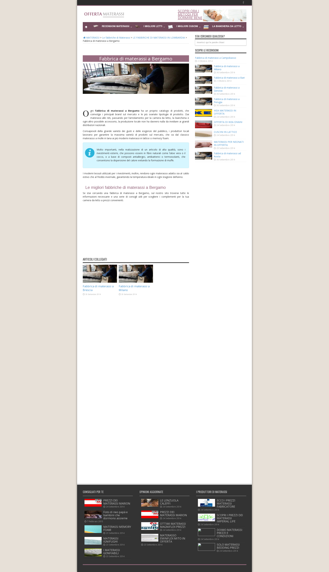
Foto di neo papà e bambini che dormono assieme (115, 515)
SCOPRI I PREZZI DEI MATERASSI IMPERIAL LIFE (230, 518)
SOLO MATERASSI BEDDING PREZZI (228, 546)
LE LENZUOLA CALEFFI (169, 502)
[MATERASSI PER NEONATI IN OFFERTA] (203, 147)
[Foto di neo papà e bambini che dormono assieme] (93, 517)
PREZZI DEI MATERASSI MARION (116, 502)
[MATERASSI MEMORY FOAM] (93, 532)
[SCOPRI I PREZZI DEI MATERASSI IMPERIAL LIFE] (206, 520)
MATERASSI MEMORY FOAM (117, 528)
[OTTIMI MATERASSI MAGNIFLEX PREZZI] (149, 529)
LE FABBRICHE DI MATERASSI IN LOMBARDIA (159, 37)
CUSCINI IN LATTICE (225, 132)
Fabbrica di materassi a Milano (227, 68)
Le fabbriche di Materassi (116, 37)
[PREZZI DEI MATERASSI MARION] (93, 505)
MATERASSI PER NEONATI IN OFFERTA (229, 143)
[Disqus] (136, 348)
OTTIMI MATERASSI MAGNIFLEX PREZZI (173, 525)
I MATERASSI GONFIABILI (111, 551)
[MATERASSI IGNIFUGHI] (93, 543)
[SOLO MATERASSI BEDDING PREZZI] (206, 549)
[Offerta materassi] (105, 15)
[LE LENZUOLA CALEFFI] (149, 505)
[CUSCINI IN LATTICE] (203, 137)
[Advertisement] (136, 48)
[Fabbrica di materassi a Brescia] (100, 282)
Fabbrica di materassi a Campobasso (215, 57)
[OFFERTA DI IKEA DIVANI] (203, 127)
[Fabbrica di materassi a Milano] (136, 282)
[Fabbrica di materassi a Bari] (203, 83)
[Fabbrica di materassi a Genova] (203, 93)
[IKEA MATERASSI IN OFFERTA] (203, 115)
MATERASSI (92, 37)
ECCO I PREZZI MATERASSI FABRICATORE (226, 503)
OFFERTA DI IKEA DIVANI (228, 122)
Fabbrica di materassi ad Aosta (227, 155)
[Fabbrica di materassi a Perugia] (203, 104)
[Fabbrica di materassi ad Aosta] (203, 158)
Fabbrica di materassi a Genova (227, 89)
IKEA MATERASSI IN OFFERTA (225, 112)
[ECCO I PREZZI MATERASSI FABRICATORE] (206, 505)
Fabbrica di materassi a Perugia (227, 100)
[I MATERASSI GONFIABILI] (93, 555)
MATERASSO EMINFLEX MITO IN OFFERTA (172, 538)
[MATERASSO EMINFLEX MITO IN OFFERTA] (149, 540)
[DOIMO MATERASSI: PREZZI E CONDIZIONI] (206, 535)
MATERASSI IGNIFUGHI (110, 540)
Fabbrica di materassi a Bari (229, 77)
